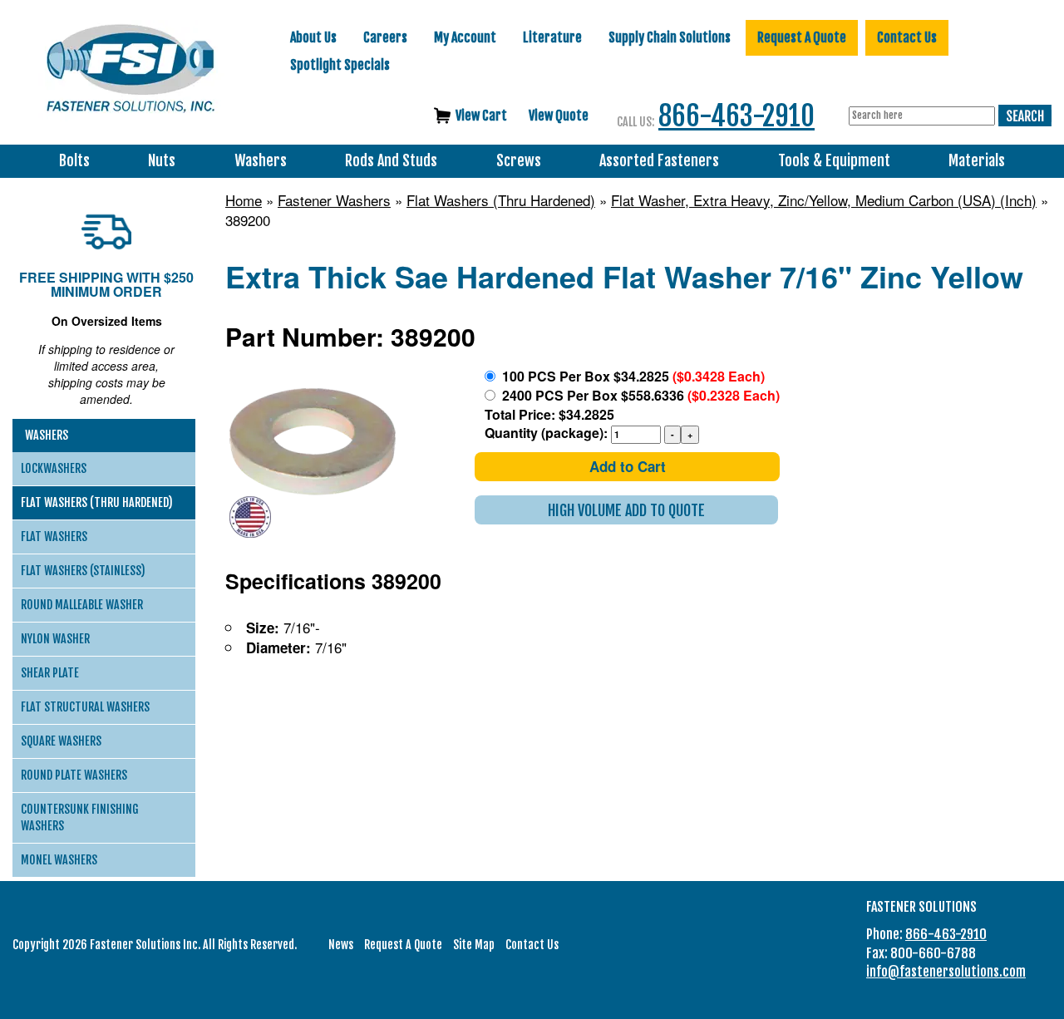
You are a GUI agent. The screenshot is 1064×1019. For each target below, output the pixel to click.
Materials (976, 161)
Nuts (161, 161)
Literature (552, 37)
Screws (518, 161)
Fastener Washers (334, 200)
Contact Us (907, 37)
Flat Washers (54, 536)
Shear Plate (50, 673)
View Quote (559, 115)
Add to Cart (627, 466)
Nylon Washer (55, 639)
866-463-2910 (736, 116)
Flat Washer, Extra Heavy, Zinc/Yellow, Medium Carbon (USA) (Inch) (824, 200)
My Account (465, 37)
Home (243, 200)
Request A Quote (801, 37)
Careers (385, 37)
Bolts (74, 161)
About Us (313, 37)
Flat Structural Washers (85, 707)
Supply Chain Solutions (669, 37)
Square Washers (61, 741)
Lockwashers (53, 468)
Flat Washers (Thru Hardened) (500, 200)
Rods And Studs (391, 161)
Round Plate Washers (74, 775)
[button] (626, 509)
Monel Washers (59, 860)
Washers (260, 161)
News (340, 945)
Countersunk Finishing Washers (80, 817)
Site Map (474, 945)
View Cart (481, 115)
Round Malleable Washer (82, 605)
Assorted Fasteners (659, 161)
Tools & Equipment (834, 161)
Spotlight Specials (340, 65)
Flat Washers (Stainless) (83, 571)
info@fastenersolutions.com (946, 971)
